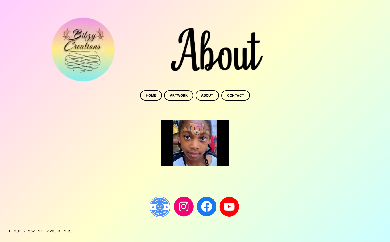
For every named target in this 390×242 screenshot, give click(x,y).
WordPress (60, 231)
